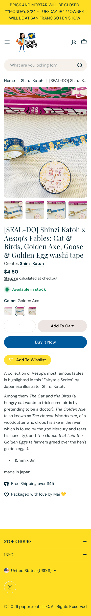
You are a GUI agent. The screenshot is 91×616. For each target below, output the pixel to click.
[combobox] (45, 65)
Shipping (11, 278)
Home (9, 80)
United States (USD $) (31, 570)
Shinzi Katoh (32, 80)
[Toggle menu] (7, 42)
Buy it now (45, 342)
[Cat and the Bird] (8, 311)
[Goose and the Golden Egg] (32, 311)
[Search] (80, 65)
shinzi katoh (32, 263)
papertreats (30, 606)
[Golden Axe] (20, 311)
